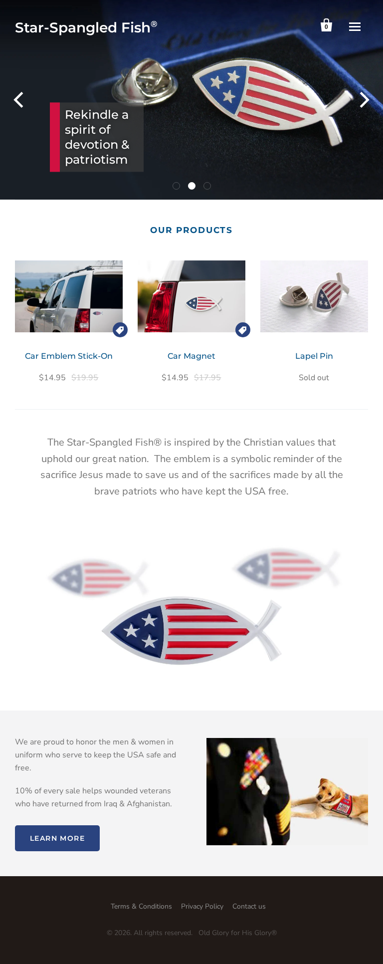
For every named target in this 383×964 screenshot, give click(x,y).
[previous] (20, 100)
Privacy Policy (202, 906)
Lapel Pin (314, 356)
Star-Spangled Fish (86, 27)
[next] (363, 100)
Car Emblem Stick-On (69, 356)
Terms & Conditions (141, 906)
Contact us (249, 906)
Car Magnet (191, 356)
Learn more (57, 838)
